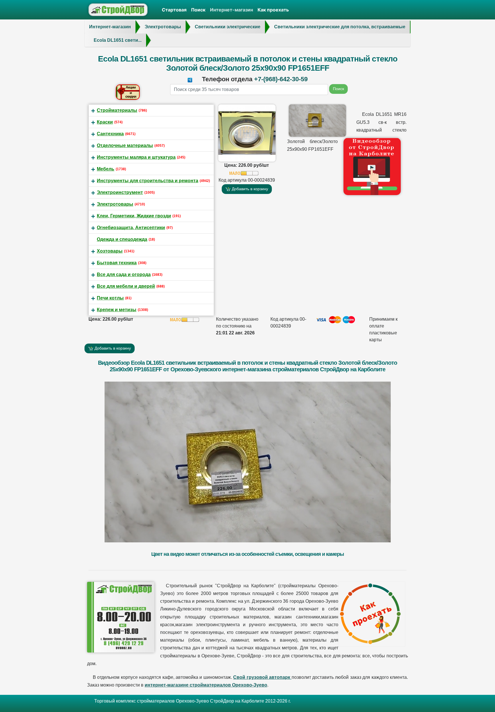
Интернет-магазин (231, 10)
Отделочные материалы (125, 145)
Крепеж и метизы (116, 309)
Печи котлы (110, 297)
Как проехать (273, 10)
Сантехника (110, 133)
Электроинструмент (120, 192)
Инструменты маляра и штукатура (136, 157)
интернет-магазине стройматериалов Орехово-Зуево (206, 685)
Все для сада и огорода (124, 274)
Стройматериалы (117, 110)
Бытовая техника (117, 262)
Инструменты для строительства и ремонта (147, 180)
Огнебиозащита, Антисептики (131, 227)
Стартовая (174, 10)
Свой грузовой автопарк (262, 677)
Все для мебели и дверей (126, 286)
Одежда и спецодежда (122, 239)
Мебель (105, 168)
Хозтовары (110, 251)
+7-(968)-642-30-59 (281, 79)
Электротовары (115, 204)
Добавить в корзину (249, 189)
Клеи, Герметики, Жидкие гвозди (134, 215)
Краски (105, 122)
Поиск (198, 10)
